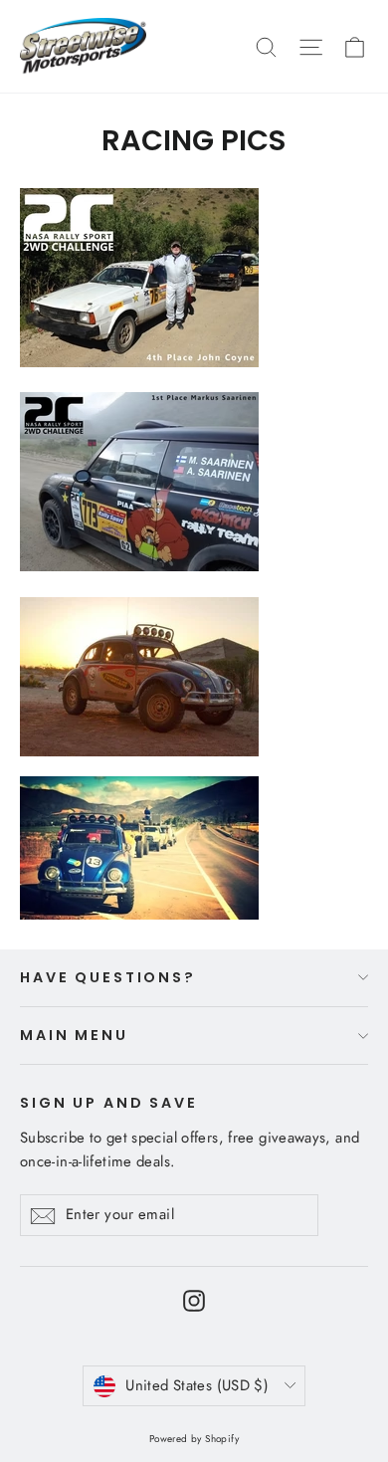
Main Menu (74, 1035)
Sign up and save (109, 1102)
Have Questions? (108, 977)
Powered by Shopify (194, 1438)
